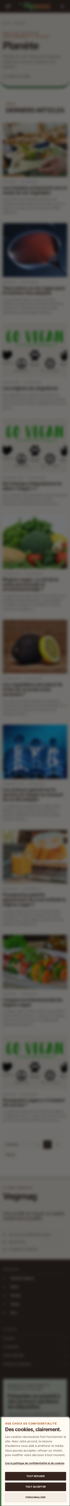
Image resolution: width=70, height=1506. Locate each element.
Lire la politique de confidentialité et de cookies (34, 1463)
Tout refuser (35, 1476)
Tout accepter (35, 1486)
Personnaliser (35, 1497)
